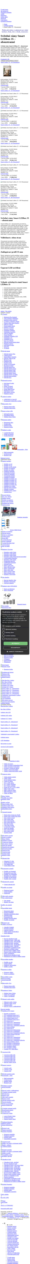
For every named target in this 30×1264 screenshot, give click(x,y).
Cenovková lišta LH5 (9, 1060)
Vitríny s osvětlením (9, 996)
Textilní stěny (7, 424)
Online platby (4, 17)
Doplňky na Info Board (10, 877)
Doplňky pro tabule (7, 887)
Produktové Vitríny (7, 990)
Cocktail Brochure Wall (8, 543)
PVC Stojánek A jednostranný (12, 1043)
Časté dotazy (4, 20)
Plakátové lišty (8, 361)
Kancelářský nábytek (6, 1156)
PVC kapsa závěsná (9, 1027)
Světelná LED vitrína (7, 685)
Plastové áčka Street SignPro (11, 323)
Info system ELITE (9, 821)
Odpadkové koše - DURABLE (12, 944)
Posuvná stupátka (5, 1009)
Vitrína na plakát (8, 781)
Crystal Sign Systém (9, 826)
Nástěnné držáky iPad (8, 805)
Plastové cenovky (6, 1065)
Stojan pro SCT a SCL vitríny (12, 787)
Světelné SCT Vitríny (7, 687)
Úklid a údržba (4, 1194)
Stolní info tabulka (9, 828)
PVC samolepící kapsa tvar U (12, 1019)
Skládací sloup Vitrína (10, 417)
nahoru (2, 311)
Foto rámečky (5, 577)
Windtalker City (8, 338)
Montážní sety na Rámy (10, 876)
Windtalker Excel (8, 339)
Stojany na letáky (5, 546)
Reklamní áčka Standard (10, 317)
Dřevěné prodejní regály (8, 1074)
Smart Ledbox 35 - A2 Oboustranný (10, 107)
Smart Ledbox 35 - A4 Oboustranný (10, 62)
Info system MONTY (9, 822)
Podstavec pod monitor (10, 965)
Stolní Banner (7, 660)
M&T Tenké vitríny (9, 788)
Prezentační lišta (8, 917)
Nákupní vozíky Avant (10, 1003)
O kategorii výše (5, 59)
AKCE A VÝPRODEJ (7, 1205)
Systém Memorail (8, 435)
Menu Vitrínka (6, 839)
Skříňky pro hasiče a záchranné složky (12, 1143)
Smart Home (4, 1202)
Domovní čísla (6, 850)
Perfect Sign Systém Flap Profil (12, 816)
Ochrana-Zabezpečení (6, 1125)
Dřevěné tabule (6, 351)
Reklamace (3, 15)
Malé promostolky (9, 452)
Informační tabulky (7, 848)
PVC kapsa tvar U (9, 1036)
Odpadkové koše (5, 936)
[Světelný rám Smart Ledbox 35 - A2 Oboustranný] (14, 110)
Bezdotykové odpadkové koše (12, 955)
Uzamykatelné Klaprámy (10, 558)
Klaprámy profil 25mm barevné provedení (15, 556)
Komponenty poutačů (7, 868)
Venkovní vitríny (6, 774)
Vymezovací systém (7, 1113)
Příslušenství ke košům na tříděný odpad (14, 956)
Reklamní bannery (5, 677)
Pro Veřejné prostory (6, 1146)
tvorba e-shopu (9, 1214)
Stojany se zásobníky (7, 535)
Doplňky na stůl (8, 962)
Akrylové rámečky (9, 583)
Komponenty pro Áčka (10, 873)
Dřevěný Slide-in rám (9, 358)
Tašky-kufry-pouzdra (7, 896)
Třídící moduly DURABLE (11, 931)
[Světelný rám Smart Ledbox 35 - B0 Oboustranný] (14, 200)
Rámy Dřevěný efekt (9, 567)
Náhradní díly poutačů (8, 881)
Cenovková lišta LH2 (9, 1056)
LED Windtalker (6, 698)
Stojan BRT (5, 538)
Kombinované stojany (8, 503)
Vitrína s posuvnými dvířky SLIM (13, 771)
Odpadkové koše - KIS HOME (12, 941)
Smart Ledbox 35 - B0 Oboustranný (10, 197)
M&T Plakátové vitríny (10, 791)
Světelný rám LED (7, 683)
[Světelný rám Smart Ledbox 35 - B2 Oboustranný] (14, 165)
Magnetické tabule (9, 911)
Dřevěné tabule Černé (10, 370)
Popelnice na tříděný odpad (11, 949)
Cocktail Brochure (9, 432)
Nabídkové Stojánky (9, 477)
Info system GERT (9, 831)
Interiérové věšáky (7, 969)
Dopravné (3, 18)
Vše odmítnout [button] (15, 647)
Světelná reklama (5, 703)
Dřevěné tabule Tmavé (10, 373)
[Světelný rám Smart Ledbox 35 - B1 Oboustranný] (14, 182)
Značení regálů (8, 832)
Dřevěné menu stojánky (10, 376)
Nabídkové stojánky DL (10, 484)
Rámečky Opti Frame (9, 574)
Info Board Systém (9, 345)
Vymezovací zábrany (7, 842)
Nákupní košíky (8, 1005)
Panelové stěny (8, 425)
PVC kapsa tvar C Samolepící (12, 1024)
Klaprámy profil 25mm (10, 555)
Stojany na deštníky (9, 974)
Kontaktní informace (6, 21)
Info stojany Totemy (7, 844)
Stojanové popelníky (9, 1134)
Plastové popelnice (7, 1130)
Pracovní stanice (6, 978)
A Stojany (4, 314)
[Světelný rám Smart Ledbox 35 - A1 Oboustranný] (14, 128)
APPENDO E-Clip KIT (10, 399)
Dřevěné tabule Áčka (9, 354)
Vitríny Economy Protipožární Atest (13, 765)
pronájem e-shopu (19, 1214)
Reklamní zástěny (6, 419)
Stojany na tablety (6, 837)
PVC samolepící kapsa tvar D (12, 1016)
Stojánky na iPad (5, 802)
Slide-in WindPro (8, 333)
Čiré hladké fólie (8, 864)
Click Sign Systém (9, 825)
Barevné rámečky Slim (10, 580)
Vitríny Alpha (7, 778)
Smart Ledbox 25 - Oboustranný (10, 690)
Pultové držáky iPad (7, 804)
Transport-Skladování (6, 1105)
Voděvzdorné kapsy (9, 862)
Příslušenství (7, 662)
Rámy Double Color (9, 573)
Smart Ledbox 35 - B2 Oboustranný (10, 162)
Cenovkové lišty (6, 1052)
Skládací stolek (8, 1081)
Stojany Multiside (6, 541)
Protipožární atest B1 (9, 561)
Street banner (5, 665)
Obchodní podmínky (6, 12)
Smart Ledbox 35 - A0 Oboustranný (10, 143)
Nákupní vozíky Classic (10, 1002)
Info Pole (6, 346)
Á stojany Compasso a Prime (11, 321)
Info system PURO (9, 829)
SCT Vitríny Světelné (9, 786)
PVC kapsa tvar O (9, 1028)
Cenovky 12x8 (8, 1069)
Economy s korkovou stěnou (11, 768)
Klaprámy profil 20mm (10, 553)
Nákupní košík (11, 1260)
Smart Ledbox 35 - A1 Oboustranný (10, 124)
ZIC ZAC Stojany (7, 496)
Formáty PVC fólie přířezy (11, 1049)
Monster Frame (6, 666)
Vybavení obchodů (6, 1087)
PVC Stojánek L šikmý (10, 1046)
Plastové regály (6, 1098)
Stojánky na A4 (8, 464)
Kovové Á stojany (9, 329)
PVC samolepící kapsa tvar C (12, 1015)
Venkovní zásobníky (9, 474)
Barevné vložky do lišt (10, 1062)
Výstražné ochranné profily (9, 1092)
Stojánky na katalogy (9, 468)
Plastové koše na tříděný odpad (12, 952)
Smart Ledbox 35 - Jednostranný (10, 692)
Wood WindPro (8, 335)
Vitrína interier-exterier (10, 777)
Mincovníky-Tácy (7, 404)
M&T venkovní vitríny (10, 790)
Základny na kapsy (9, 489)
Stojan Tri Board (8, 386)
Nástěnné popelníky (9, 1136)
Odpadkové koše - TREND (11, 946)
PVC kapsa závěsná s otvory (11, 1041)
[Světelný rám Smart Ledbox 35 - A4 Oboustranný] (7, 71)
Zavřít (10, 1225)
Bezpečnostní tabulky (7, 1110)
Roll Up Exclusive (9, 656)
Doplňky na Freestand (10, 871)
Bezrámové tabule (9, 365)
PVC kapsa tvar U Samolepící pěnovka (14, 1040)
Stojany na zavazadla (9, 364)
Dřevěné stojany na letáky (11, 374)
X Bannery (7, 659)
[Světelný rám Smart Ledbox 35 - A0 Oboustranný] (14, 146)
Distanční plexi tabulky (8, 847)
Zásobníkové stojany (9, 473)
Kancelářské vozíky (7, 977)
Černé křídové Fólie (9, 865)
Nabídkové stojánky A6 (10, 481)
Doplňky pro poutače (6, 905)
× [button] (26, 611)
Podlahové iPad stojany (8, 807)
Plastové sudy (5, 1095)
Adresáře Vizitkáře (9, 927)
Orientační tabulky (7, 812)
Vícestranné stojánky (9, 475)
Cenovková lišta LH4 (9, 1059)
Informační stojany (7, 380)
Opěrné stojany (8, 355)
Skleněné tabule (8, 915)
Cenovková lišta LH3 (9, 1058)
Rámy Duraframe (8, 590)
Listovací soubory (8, 930)
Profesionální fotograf (7, 1216)
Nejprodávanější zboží (6, 1208)
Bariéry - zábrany (6, 1145)
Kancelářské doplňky (7, 959)
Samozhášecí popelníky (10, 1138)
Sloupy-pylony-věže (7, 411)
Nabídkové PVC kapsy (10, 490)
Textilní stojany (6, 536)
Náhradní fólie (6, 858)
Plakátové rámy (11, 1229)
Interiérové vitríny (15, 761)
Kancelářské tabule (7, 908)
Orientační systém (5, 855)
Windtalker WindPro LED (11, 336)
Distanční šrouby (21, 604)
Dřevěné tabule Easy (9, 367)
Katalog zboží (11, 1259)
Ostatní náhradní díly (9, 884)
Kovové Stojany (6, 495)
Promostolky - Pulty (22, 449)
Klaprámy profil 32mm (10, 559)
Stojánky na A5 (8, 465)
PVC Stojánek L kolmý (10, 1047)
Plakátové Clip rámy (7, 549)
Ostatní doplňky (8, 891)
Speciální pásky (6, 1111)
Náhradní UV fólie (9, 861)
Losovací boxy (8, 492)
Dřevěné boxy (8, 377)
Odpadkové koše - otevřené (11, 943)
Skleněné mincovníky (9, 408)
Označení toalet (6, 852)
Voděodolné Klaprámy (10, 562)
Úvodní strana (4, 9)
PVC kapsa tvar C (9, 1021)
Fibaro (3, 1201)
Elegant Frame (8, 564)
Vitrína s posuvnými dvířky (11, 769)
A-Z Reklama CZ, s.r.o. (13, 1217)
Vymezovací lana (8, 1117)
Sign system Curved (9, 818)
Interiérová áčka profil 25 (10, 320)
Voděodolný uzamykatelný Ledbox (11, 695)
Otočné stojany (6, 505)
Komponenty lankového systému (12, 401)
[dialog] (15, 632)
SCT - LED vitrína (9, 783)
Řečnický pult (7, 360)
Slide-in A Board (8, 324)
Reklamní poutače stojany (22, 1216)
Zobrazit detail (4, 85)
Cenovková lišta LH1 (9, 1055)
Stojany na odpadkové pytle (11, 1175)
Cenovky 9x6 (7, 1071)
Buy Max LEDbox (7, 682)
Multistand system (9, 390)
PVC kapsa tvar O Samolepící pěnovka (14, 1033)
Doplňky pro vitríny (7, 798)
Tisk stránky (8, 311)
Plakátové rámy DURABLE (9, 586)
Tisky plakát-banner (7, 898)
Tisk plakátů (7, 900)
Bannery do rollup (9, 902)
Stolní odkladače (8, 933)
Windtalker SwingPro (9, 332)
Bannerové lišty (6, 675)
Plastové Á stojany (9, 327)
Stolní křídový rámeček (10, 357)
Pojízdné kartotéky (9, 928)
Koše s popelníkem (9, 953)
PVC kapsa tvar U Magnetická (12, 1037)
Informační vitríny (5, 799)
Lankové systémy (6, 396)
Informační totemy (9, 414)
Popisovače (7, 893)
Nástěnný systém (6, 430)
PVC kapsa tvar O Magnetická (12, 1030)
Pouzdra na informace (10, 1013)
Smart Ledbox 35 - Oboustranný (10, 693)
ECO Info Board (8, 387)
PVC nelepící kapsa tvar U (11, 1018)
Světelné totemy (6, 696)
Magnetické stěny (8, 422)
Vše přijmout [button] (16, 643)
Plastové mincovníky (9, 406)
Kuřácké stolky (8, 1137)
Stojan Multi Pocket (9, 389)
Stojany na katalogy (7, 531)
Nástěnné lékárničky (7, 1122)
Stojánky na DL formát (10, 467)
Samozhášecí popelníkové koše (12, 947)
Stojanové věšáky (8, 972)
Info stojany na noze (9, 392)
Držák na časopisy (9, 434)
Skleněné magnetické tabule (11, 914)
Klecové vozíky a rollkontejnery (12, 1006)
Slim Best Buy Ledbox (8, 680)
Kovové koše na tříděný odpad (12, 950)
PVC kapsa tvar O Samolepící (12, 1031)
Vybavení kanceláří (6, 980)
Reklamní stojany (5, 458)
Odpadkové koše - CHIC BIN (12, 940)
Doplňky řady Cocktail (10, 878)
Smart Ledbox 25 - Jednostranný (10, 688)
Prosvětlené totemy (9, 415)
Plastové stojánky (6, 461)
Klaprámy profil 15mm (10, 552)
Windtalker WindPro (9, 330)
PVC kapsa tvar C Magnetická (12, 1022)
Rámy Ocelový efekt (9, 571)
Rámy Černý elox (8, 565)
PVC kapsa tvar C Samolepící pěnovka (14, 1025)
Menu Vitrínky (6, 796)
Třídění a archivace (7, 924)
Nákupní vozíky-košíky (8, 999)
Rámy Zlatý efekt (8, 570)
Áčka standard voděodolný (11, 318)
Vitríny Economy (8, 764)
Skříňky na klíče (8, 966)
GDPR (2, 14)
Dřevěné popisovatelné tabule (12, 342)
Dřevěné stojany (6, 533)
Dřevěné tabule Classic (10, 368)
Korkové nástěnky (9, 912)
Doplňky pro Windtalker (10, 874)
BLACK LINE (5, 1197)
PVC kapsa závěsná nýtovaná (12, 1034)
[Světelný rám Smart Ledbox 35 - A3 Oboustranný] (14, 93)
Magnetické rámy (6, 607)
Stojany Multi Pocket (15, 530)
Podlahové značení (7, 840)
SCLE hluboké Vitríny (10, 780)
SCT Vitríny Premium (10, 784)
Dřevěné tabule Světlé (10, 371)
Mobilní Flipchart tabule (10, 918)
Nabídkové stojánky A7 (10, 483)
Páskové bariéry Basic (10, 1119)
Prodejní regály (8, 362)
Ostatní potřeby (8, 963)
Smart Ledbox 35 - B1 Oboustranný (10, 179)
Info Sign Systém (8, 823)
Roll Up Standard (8, 654)
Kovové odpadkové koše (10, 938)
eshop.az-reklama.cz (13, 1213)
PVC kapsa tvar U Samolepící (12, 1038)
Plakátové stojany (8, 343)
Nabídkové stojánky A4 (10, 478)
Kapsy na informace (9, 589)
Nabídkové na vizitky (9, 486)
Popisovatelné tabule (9, 326)
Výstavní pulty (8, 453)
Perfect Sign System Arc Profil (12, 815)
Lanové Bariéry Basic (10, 1116)
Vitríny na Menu (8, 793)
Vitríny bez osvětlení (9, 994)
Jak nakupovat (4, 11)
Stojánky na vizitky (9, 470)
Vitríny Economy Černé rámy (12, 766)
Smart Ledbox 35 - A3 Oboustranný (10, 90)
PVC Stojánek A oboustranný (12, 1044)
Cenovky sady (8, 1068)
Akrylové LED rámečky (8, 701)
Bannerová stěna (8, 427)
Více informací (11, 622)
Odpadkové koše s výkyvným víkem (13, 1165)
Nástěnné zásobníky (9, 471)
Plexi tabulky (5, 606)
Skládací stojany (6, 498)
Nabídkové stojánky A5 (10, 480)
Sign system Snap (8, 819)
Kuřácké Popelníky (7, 1131)
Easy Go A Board (8, 340)
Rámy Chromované (9, 568)
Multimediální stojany (6, 809)
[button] (15, 651)
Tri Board (6, 348)
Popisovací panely (9, 890)
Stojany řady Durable (7, 501)
